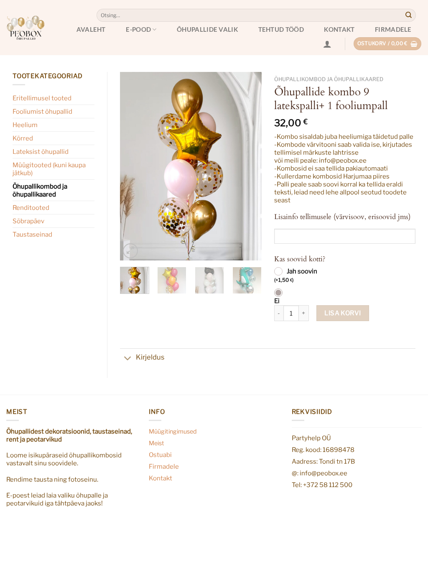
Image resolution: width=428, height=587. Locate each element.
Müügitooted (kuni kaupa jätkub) (49, 169)
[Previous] (133, 166)
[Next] (248, 166)
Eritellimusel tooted (42, 98)
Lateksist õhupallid (41, 152)
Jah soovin (295, 275)
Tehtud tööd (281, 29)
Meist (156, 443)
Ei (277, 301)
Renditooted (31, 208)
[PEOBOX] (25, 27)
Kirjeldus (150, 357)
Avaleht (91, 29)
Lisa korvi (342, 313)
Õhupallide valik (207, 29)
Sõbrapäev (28, 221)
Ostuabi (160, 455)
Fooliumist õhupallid (42, 111)
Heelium (25, 125)
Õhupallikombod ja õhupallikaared (40, 190)
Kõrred (23, 138)
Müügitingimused (173, 431)
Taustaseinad (32, 234)
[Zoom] (130, 250)
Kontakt (339, 29)
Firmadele (393, 29)
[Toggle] (127, 359)
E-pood (138, 29)
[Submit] (408, 15)
